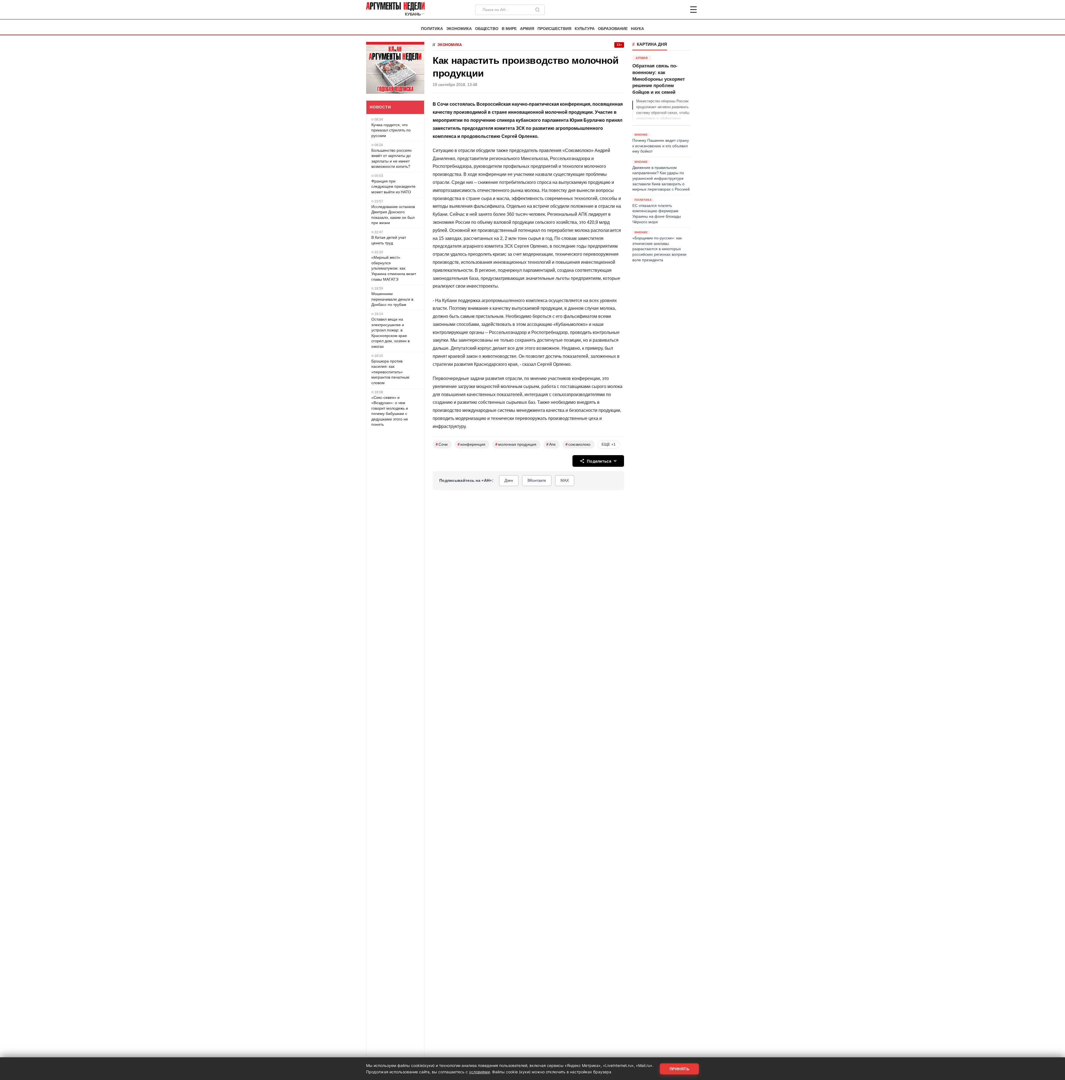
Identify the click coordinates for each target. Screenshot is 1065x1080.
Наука (637, 29)
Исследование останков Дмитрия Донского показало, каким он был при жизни (393, 214)
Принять (679, 1069)
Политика (432, 29)
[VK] (678, 9)
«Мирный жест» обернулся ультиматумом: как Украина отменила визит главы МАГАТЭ (393, 268)
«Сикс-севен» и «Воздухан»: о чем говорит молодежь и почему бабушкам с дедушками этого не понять (389, 411)
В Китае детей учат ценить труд (388, 240)
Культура (585, 29)
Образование (613, 29)
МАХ (565, 480)
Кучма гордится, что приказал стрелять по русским (391, 130)
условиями (479, 1071)
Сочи (442, 444)
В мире (509, 29)
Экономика (459, 29)
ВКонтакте (537, 480)
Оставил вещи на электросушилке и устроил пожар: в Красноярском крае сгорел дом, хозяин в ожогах (390, 333)
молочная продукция (515, 444)
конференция (471, 444)
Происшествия (554, 29)
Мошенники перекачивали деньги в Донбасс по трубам (392, 299)
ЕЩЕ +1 (608, 444)
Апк (551, 444)
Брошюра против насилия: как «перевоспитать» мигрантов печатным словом (390, 372)
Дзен (508, 480)
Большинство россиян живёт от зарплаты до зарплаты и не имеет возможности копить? (391, 158)
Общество (486, 29)
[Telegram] (664, 9)
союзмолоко (578, 444)
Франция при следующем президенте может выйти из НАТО (393, 186)
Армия (527, 29)
